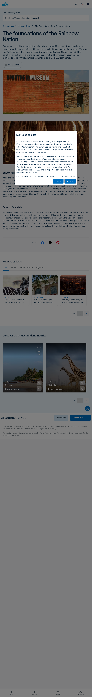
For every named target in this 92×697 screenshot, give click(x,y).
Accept (70, 181)
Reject (58, 181)
